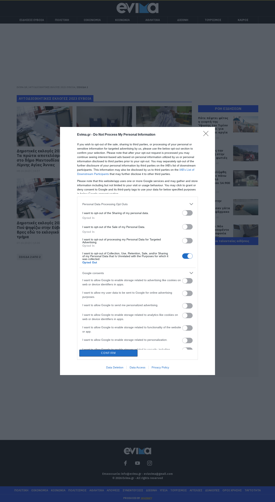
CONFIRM (108, 352)
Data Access (137, 367)
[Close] (207, 135)
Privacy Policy (160, 367)
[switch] (187, 213)
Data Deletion (114, 367)
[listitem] (137, 204)
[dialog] (137, 251)
